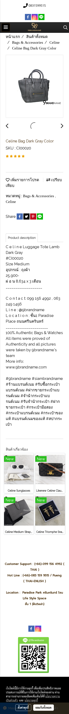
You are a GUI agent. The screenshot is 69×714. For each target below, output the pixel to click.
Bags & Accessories (39, 196)
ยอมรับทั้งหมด (43, 707)
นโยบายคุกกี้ (31, 700)
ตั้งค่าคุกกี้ (23, 707)
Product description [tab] (22, 238)
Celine (11, 202)
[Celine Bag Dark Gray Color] (34, 86)
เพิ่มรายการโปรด (24, 180)
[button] (64, 27)
